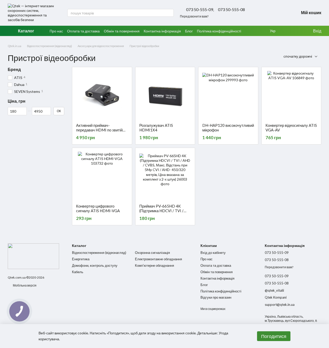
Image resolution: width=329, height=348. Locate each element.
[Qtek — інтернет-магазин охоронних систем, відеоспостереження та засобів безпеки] (33, 256)
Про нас (56, 31)
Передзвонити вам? (194, 16)
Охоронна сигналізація (152, 253)
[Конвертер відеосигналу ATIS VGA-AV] (291, 95)
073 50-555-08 (231, 9)
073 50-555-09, (200, 9)
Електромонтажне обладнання (158, 259)
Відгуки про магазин (215, 297)
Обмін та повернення (122, 31)
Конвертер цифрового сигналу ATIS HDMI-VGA (98, 208)
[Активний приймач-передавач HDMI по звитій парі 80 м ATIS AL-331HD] (102, 95)
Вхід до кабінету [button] (213, 253)
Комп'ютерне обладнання (154, 265)
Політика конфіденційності (219, 31)
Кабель (77, 272)
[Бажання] (287, 30)
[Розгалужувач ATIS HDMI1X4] (165, 95)
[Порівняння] (298, 30)
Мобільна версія (24, 285)
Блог (189, 31)
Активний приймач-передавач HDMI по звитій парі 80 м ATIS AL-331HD (99, 130)
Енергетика (80, 259)
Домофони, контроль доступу (94, 265)
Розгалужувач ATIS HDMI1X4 (156, 127)
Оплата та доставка (83, 31)
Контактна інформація (162, 31)
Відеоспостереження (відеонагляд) (99, 253)
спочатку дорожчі (298, 56)
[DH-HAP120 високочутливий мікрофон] (228, 95)
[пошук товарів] (170, 13)
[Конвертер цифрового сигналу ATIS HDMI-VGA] (102, 176)
